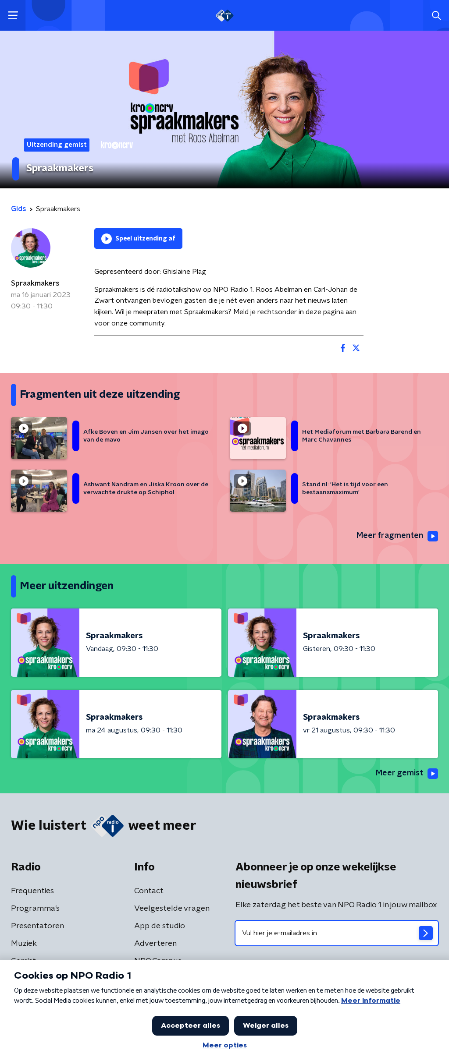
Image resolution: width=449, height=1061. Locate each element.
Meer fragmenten (389, 536)
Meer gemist (399, 773)
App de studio (159, 926)
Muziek (24, 944)
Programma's (35, 908)
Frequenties (32, 891)
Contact (149, 891)
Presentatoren (37, 926)
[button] (12, 15)
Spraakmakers (35, 283)
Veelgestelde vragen (172, 908)
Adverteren (155, 944)
